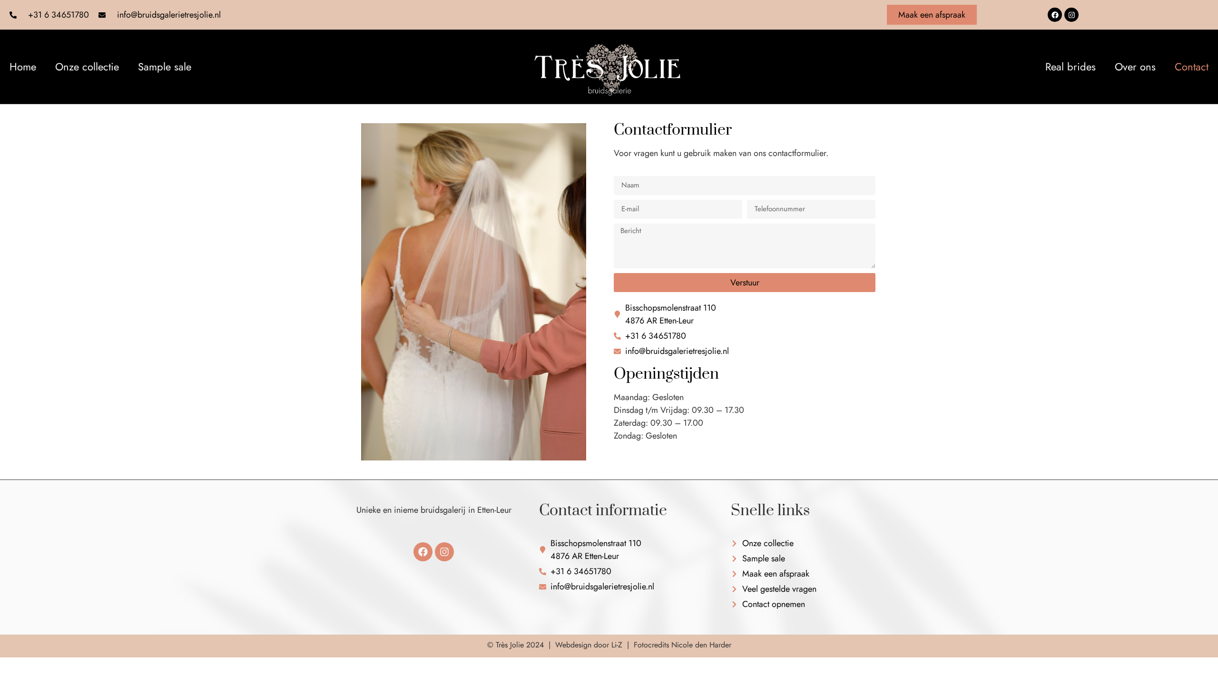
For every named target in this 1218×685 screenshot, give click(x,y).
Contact (1191, 66)
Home (23, 66)
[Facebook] (1055, 15)
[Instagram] (1071, 15)
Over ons (1135, 66)
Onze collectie (87, 66)
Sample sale (164, 66)
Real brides (1070, 66)
